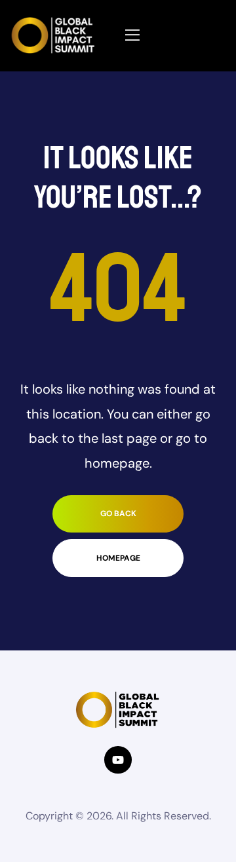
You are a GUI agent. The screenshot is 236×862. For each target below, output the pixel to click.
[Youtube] (117, 759)
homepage (118, 558)
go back (118, 513)
